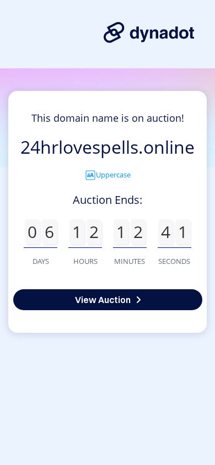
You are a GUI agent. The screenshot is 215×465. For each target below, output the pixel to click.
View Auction (103, 299)
